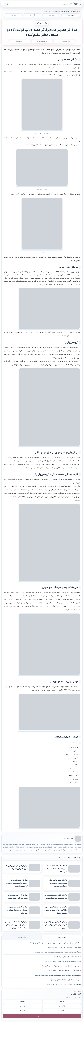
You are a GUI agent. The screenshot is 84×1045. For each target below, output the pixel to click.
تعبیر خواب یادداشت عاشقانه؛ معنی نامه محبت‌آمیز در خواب (63, 948)
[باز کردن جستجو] (3, 4)
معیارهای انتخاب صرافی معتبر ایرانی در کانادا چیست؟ (65, 957)
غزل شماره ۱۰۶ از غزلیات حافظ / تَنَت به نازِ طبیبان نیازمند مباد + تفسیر (61, 980)
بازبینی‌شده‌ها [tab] (22, 937)
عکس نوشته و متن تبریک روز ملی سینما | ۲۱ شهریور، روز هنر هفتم (62, 961)
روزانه (75, 4)
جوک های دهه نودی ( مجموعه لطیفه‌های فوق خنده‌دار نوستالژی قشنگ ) (60, 966)
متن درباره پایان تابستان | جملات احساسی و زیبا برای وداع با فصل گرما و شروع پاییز (57, 975)
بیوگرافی (39, 23)
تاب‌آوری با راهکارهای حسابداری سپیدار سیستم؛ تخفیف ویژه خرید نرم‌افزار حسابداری (57, 952)
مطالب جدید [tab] (62, 937)
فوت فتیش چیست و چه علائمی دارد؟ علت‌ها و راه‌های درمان (63, 984)
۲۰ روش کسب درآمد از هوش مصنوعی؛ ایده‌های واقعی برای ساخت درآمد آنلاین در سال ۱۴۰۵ (55, 943)
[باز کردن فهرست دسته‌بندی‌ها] (80, 4)
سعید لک (65, 838)
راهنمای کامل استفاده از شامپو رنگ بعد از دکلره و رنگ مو (64, 971)
